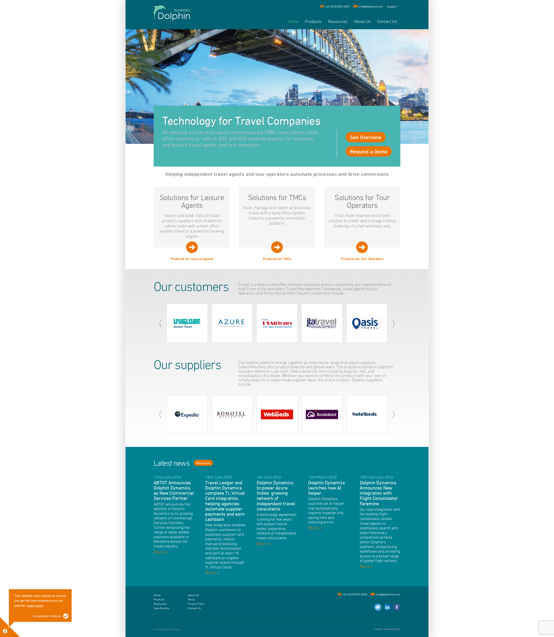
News (191, 599)
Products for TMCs (277, 258)
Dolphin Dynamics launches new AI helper (326, 488)
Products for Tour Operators (362, 258)
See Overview (365, 137)
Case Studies (161, 608)
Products (313, 21)
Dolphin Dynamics (172, 13)
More (161, 551)
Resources (338, 21)
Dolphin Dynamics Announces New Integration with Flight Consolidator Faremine (379, 493)
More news (203, 463)
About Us (362, 21)
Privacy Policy (196, 603)
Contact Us (387, 21)
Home (293, 21)
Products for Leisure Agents (192, 258)
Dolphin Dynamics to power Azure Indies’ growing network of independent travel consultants (276, 495)
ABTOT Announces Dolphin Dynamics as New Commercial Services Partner (174, 490)
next (394, 323)
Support (392, 6)
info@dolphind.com (370, 6)
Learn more (35, 605)
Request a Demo (368, 151)
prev (160, 323)
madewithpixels (392, 629)
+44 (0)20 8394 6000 (337, 6)
